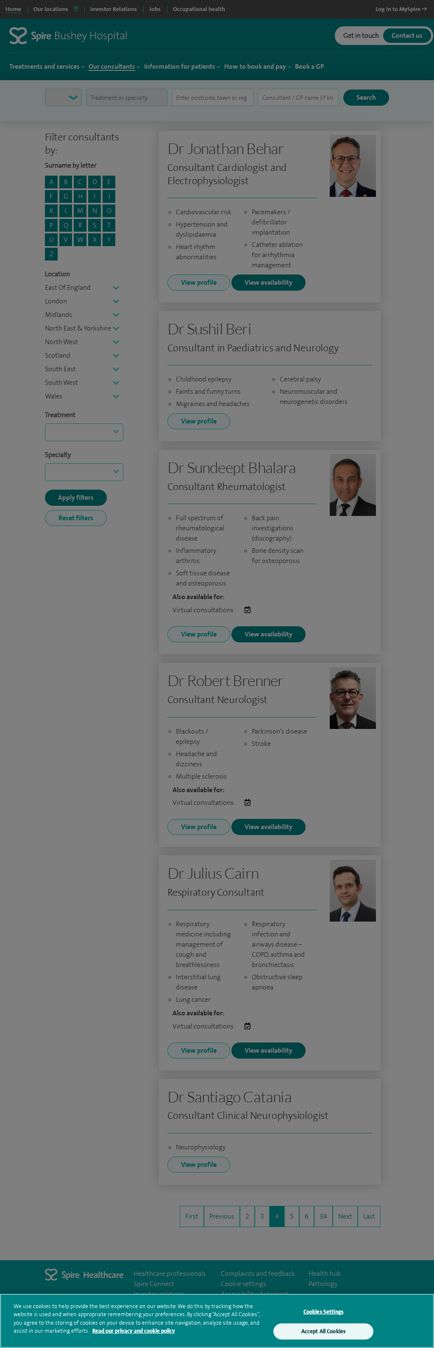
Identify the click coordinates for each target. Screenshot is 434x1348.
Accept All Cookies (323, 1331)
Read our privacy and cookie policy (133, 1330)
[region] (217, 1321)
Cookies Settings (323, 1311)
